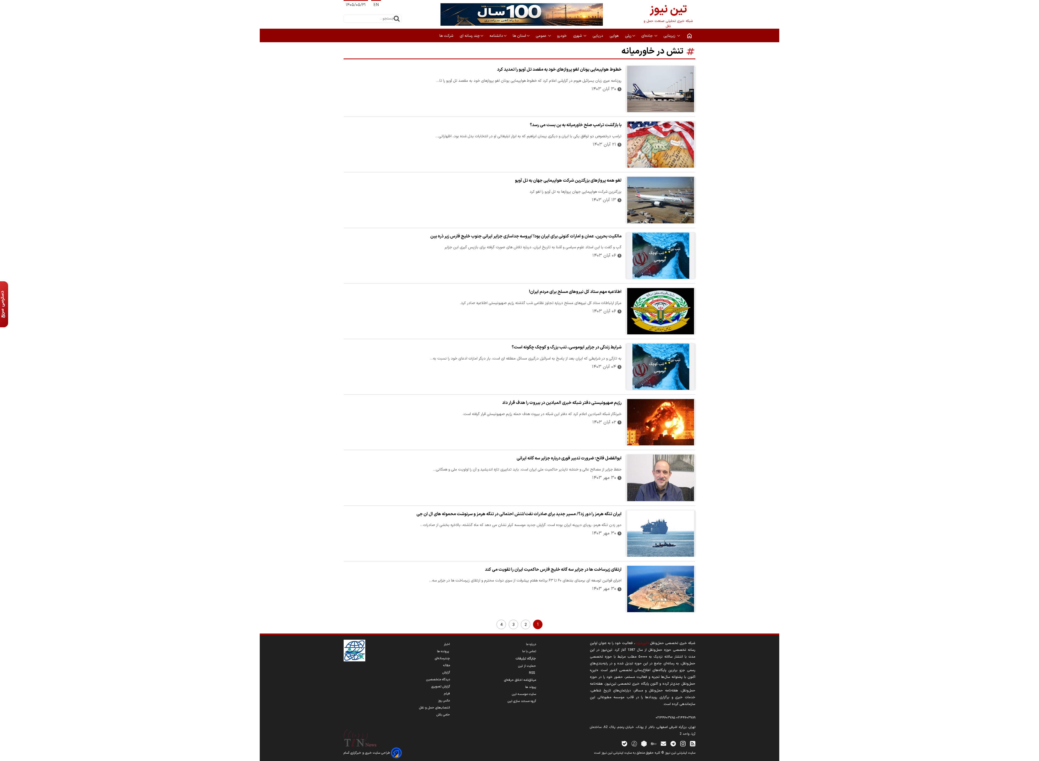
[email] (663, 743)
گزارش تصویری (440, 686)
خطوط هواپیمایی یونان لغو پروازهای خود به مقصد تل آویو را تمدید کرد (559, 69)
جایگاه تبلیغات (525, 658)
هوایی (615, 36)
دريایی (598, 36)
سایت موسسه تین (524, 694)
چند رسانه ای (470, 36)
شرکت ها (446, 36)
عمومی (541, 36)
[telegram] (673, 743)
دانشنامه (496, 36)
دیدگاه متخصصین (438, 679)
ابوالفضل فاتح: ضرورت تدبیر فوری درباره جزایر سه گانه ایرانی (569, 458)
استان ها (519, 36)
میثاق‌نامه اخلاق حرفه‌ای (520, 680)
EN (376, 5)
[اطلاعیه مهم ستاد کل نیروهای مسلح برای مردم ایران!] (660, 311)
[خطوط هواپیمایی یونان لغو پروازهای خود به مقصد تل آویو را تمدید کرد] (660, 89)
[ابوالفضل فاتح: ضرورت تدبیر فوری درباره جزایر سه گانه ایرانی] (660, 478)
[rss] (692, 743)
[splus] (634, 743)
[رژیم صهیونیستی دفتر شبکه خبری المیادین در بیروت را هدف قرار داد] (660, 422)
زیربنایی (669, 36)
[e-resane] (354, 650)
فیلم (447, 693)
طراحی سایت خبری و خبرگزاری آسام (367, 752)
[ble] (624, 743)
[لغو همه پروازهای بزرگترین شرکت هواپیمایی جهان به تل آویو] (660, 200)
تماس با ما (529, 651)
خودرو (562, 36)
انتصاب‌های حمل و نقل (434, 707)
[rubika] (644, 743)
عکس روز (444, 700)
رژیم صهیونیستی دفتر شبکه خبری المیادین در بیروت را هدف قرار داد (562, 403)
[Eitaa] (653, 743)
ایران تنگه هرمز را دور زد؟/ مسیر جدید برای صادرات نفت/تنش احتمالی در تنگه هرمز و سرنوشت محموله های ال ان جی (519, 514)
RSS (532, 673)
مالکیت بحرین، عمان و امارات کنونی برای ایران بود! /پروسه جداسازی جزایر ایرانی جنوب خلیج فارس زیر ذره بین (526, 236)
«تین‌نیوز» (642, 643)
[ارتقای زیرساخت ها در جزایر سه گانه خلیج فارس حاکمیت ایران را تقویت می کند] (660, 589)
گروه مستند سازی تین (522, 701)
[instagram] (683, 743)
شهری (578, 36)
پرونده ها (443, 651)
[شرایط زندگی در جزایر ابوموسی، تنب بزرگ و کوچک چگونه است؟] (660, 367)
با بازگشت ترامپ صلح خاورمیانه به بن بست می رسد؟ (576, 125)
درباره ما (531, 644)
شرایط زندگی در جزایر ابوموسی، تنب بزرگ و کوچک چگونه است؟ (567, 347)
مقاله (446, 665)
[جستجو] (397, 19)
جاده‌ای (647, 36)
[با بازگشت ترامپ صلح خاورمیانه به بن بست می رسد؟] (660, 144)
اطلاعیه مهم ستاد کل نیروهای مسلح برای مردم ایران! (575, 292)
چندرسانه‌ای (442, 658)
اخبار (447, 644)
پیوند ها (530, 687)
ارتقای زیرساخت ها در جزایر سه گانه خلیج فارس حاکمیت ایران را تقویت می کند (553, 569)
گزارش (446, 672)
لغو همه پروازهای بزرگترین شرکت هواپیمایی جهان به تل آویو (568, 180)
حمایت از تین (527, 666)
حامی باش (443, 714)
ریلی (628, 36)
